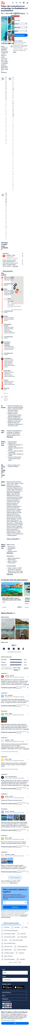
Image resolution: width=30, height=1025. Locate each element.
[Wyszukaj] (13, 3)
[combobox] (17, 670)
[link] (12, 595)
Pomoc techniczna (6, 992)
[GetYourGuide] (3, 3)
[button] (6, 13)
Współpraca (5, 999)
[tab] (11, 923)
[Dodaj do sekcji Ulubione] (21, 583)
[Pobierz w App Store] (19, 987)
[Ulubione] (16, 3)
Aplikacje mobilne (6, 984)
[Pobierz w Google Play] (7, 987)
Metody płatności (6, 1001)
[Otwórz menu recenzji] (27, 676)
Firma (3, 995)
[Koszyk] (20, 3)
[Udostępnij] (27, 13)
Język (3, 969)
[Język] (24, 3)
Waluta (4, 976)
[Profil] (27, 3)
